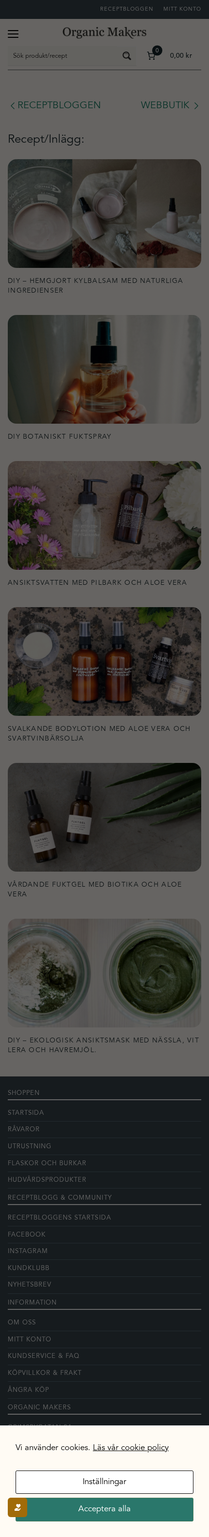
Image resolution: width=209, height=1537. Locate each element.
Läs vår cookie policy (131, 1448)
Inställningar (104, 1482)
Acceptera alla (104, 1509)
